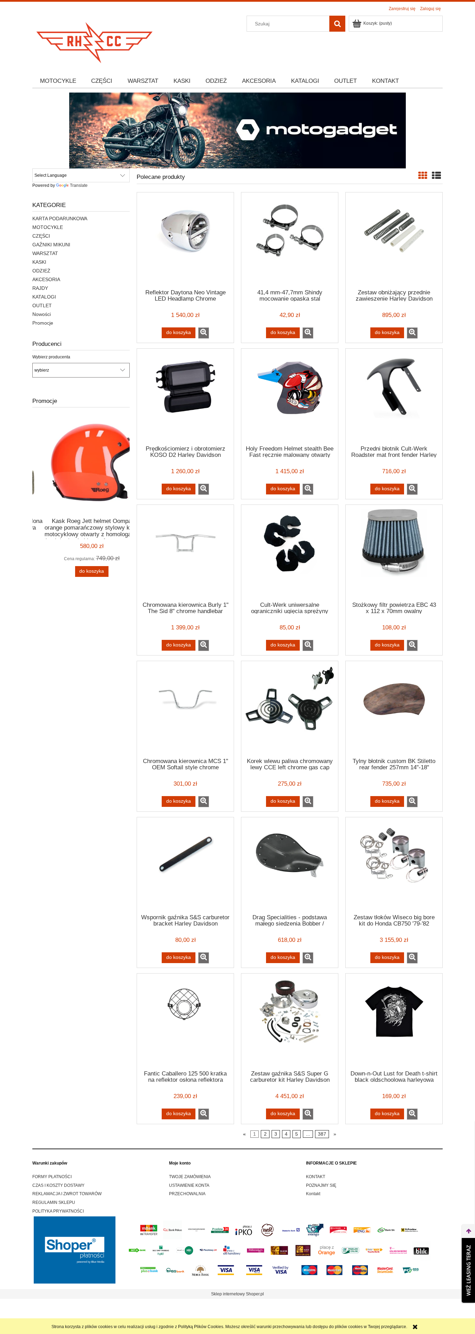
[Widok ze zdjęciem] (422, 176)
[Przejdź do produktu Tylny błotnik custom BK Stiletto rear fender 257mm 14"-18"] (394, 708)
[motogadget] (237, 130)
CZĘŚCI (41, 236)
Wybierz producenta (51, 357)
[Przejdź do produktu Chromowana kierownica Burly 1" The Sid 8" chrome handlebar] (185, 552)
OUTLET (42, 305)
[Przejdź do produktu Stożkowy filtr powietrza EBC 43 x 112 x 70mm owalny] (394, 552)
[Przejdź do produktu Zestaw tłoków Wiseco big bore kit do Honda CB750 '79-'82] (394, 864)
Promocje (42, 323)
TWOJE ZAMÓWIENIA (190, 1176)
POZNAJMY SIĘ (321, 1185)
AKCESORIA (46, 279)
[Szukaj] (337, 24)
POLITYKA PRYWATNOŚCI (58, 1211)
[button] (203, 333)
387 (322, 1134)
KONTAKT (315, 1176)
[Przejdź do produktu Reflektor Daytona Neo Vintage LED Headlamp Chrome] (185, 240)
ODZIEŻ (41, 270)
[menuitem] (58, 81)
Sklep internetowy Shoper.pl (237, 1294)
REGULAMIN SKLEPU (53, 1202)
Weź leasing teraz (468, 1270)
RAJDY (40, 288)
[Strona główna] (95, 40)
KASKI (39, 262)
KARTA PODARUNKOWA (59, 218)
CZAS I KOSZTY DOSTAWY (58, 1185)
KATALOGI (44, 297)
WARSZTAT (45, 253)
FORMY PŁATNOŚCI (52, 1176)
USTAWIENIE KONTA (189, 1185)
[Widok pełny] (436, 176)
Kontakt (313, 1193)
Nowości (41, 314)
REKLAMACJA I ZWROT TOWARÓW (67, 1193)
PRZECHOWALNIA (187, 1193)
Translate (79, 185)
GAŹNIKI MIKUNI (51, 244)
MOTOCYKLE (47, 227)
